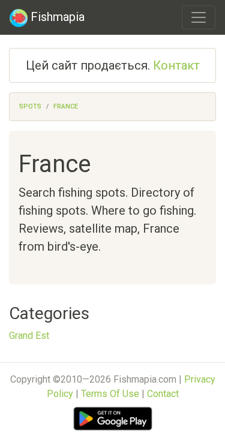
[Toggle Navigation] (198, 17)
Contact (163, 393)
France (65, 106)
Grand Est (29, 335)
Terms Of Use (110, 393)
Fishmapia (56, 17)
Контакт (176, 65)
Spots (30, 106)
